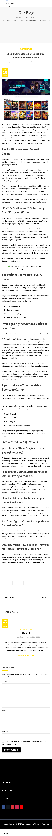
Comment (6, 681)
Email (4, 721)
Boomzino (23, 199)
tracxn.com (6, 463)
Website (5, 731)
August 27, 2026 (33, 637)
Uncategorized (28, 17)
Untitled (26, 633)
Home (18, 17)
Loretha (13, 62)
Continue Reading (26, 655)
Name (4, 711)
